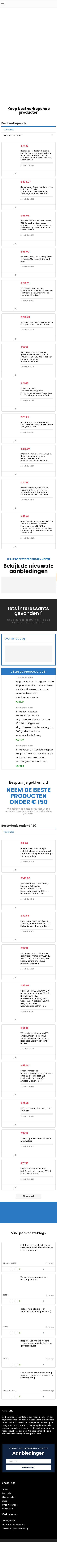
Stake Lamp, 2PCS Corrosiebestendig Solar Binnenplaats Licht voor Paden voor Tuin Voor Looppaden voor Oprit (36, 391)
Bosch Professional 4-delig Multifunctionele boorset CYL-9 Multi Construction (35, 1171)
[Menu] (3, 4)
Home (5, 1489)
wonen (6, 1359)
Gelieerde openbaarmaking (15, 1528)
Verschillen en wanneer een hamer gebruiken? (33, 1278)
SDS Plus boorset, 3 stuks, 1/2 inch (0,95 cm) (36, 1109)
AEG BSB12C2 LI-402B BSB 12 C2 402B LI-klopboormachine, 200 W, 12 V (36, 323)
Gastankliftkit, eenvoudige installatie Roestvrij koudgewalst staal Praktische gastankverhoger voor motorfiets (36, 852)
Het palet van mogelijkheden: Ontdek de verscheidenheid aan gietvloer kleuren (36, 1343)
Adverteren (7, 1508)
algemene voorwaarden (13, 1524)
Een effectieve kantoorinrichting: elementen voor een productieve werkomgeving (36, 1375)
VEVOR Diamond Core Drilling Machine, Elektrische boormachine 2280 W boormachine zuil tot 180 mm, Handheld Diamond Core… (34, 888)
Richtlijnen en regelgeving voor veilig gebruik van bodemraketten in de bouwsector (36, 1248)
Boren (5, 1295)
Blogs (4, 1501)
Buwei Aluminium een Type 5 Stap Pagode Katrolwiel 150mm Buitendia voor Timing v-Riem (35, 923)
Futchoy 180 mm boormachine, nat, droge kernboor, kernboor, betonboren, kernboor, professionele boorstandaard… (36, 457)
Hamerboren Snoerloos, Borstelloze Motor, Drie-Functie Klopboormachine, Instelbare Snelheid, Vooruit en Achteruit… (36, 190)
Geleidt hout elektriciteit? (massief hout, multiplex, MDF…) (35, 1310)
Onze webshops (9, 1504)
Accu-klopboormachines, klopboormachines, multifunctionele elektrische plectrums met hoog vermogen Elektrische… (36, 291)
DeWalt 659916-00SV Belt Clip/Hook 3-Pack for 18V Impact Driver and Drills (36, 259)
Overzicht (6, 1493)
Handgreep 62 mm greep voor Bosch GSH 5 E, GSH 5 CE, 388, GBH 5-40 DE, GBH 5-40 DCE (36, 424)
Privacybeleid (8, 1520)
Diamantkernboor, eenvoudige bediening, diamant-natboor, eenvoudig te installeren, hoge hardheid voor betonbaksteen (34, 491)
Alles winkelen (8, 1497)
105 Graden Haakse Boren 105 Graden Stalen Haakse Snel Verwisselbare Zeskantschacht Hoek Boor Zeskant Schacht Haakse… (35, 1038)
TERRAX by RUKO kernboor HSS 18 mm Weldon (35, 1139)
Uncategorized (9, 1263)
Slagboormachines (24, 677)
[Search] (52, 4)
